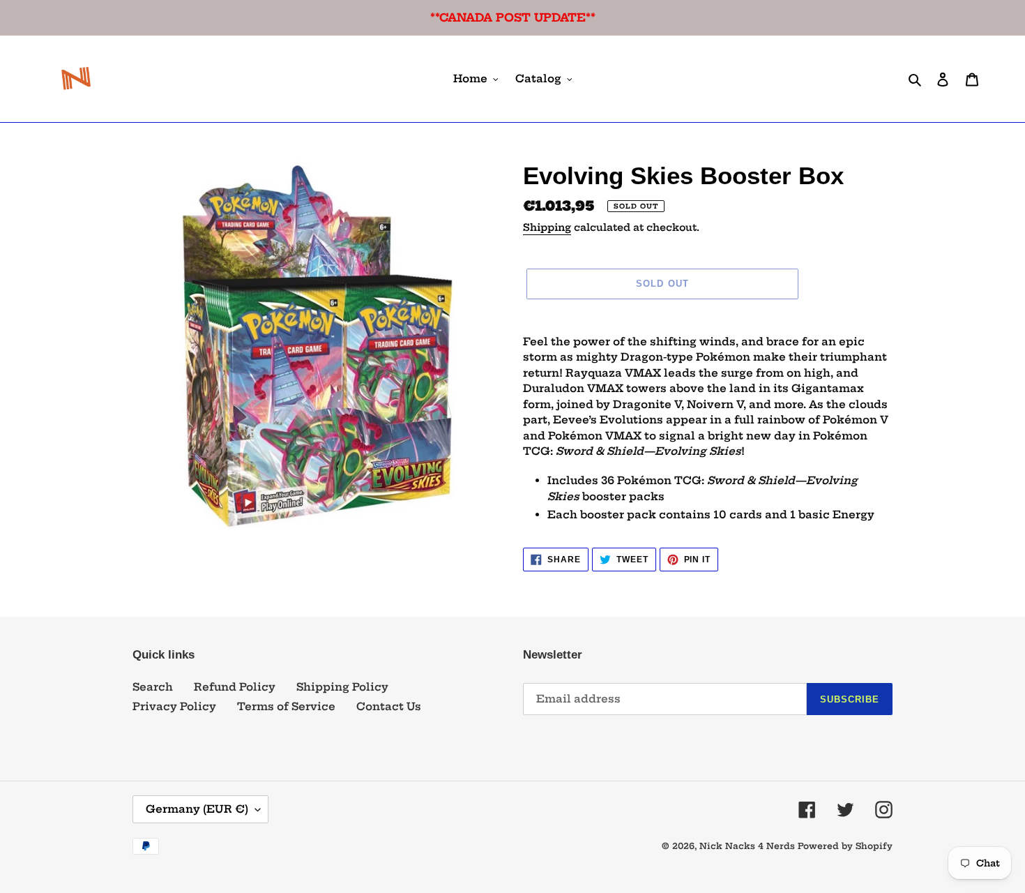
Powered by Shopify (845, 846)
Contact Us (388, 706)
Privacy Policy (174, 706)
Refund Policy (234, 686)
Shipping (547, 227)
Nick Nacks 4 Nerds (747, 846)
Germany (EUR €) (197, 809)
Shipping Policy (342, 686)
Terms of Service (286, 706)
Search (152, 686)
